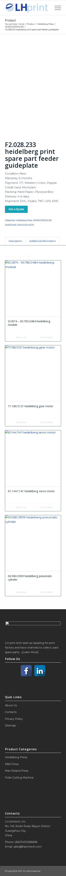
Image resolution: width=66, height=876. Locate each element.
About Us (11, 705)
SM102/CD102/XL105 (42, 220)
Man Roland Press (16, 770)
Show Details (46, 337)
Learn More (30, 652)
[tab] (15, 241)
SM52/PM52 (10, 225)
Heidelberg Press (24, 220)
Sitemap (10, 725)
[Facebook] (26, 671)
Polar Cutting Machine (19, 777)
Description (15, 241)
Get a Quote (16, 209)
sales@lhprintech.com (27, 846)
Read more (20, 337)
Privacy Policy (14, 719)
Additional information (42, 241)
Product (10, 20)
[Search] (48, 7)
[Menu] (56, 7)
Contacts (10, 712)
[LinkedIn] (40, 671)
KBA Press (12, 764)
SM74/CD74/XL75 (25, 225)
